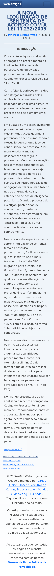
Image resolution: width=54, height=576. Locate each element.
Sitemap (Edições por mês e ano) (18, 464)
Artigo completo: (12, 449)
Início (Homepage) (11, 460)
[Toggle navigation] (46, 3)
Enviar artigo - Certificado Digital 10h (20, 456)
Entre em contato (11, 468)
